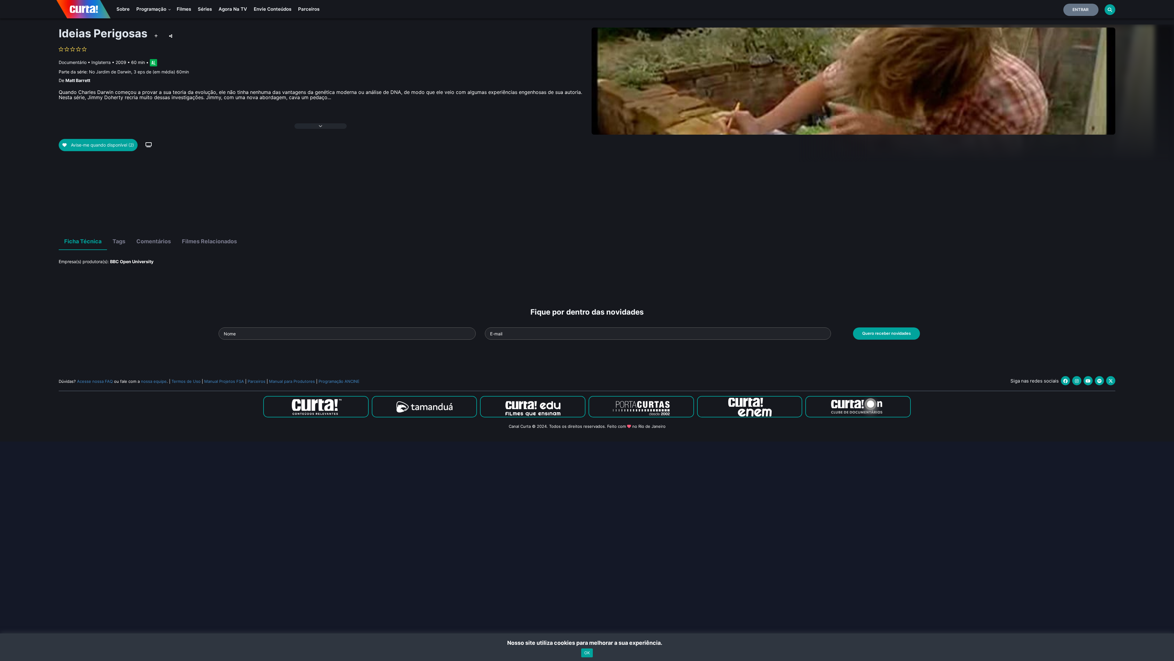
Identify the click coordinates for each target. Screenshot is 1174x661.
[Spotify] (1099, 380)
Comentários (153, 241)
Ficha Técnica (83, 241)
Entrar (1080, 9)
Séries (205, 9)
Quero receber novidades (886, 333)
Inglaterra (101, 62)
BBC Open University (131, 261)
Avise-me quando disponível (102, 145)
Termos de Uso (186, 381)
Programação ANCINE (339, 381)
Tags (119, 241)
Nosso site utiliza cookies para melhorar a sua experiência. (587, 643)
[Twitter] (1110, 380)
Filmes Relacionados (209, 241)
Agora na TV (233, 9)
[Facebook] (1065, 380)
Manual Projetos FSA (224, 381)
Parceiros (308, 9)
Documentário (73, 62)
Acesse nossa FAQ (95, 381)
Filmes (184, 9)
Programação (152, 9)
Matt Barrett (77, 80)
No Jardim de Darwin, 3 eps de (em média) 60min (139, 71)
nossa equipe (154, 381)
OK (587, 652)
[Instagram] (1076, 380)
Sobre (123, 9)
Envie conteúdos (272, 9)
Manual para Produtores (292, 381)
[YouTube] (1088, 380)
